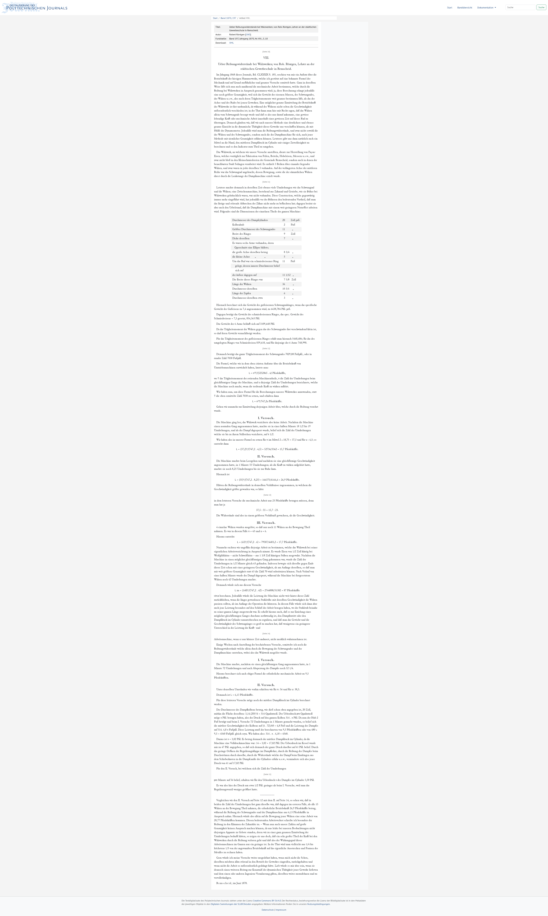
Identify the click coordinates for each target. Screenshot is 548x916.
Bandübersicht (464, 7)
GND (248, 34)
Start (449, 7)
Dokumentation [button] (485, 7)
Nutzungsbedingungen (318, 904)
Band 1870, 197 (228, 18)
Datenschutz (268, 909)
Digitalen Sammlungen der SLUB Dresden (231, 904)
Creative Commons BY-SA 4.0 (267, 900)
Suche (541, 7)
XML (231, 42)
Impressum (280, 909)
